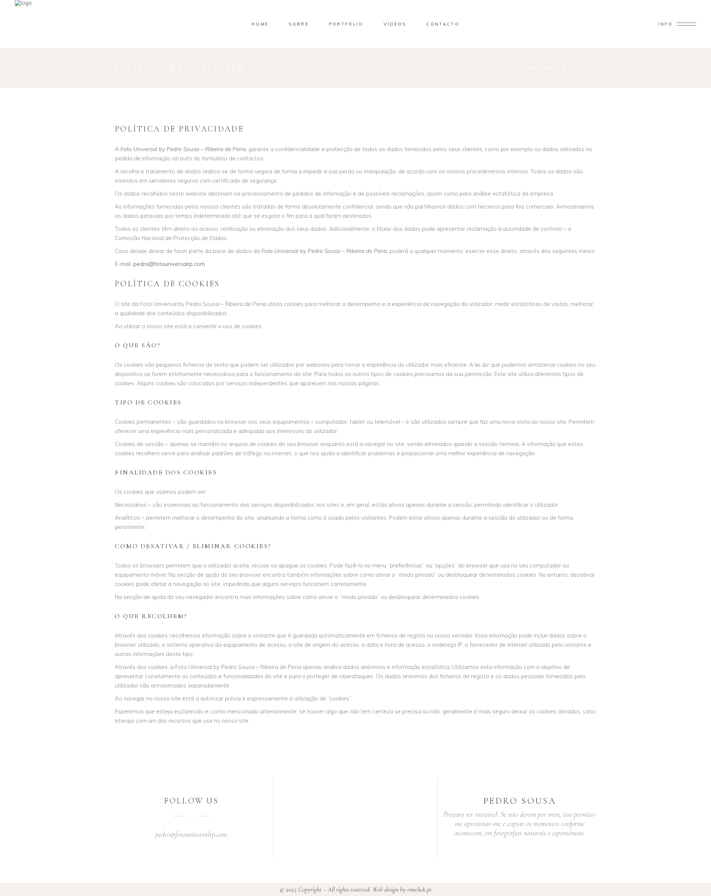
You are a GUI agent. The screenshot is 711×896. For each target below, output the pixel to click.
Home (531, 68)
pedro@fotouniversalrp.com (169, 263)
